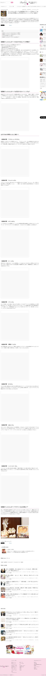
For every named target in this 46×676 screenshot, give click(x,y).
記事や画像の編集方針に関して (38, 664)
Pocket (10, 25)
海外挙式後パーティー (14, 666)
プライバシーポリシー (37, 666)
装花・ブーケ (21, 662)
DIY (20, 664)
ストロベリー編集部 (8, 572)
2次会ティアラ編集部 (9, 597)
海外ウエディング (14, 663)
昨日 (42, 27)
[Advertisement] (20, 603)
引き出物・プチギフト (22, 665)
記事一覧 (35, 662)
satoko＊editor (10, 549)
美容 (12, 671)
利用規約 (35, 665)
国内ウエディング (14, 662)
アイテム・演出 (11, 6)
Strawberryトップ (3, 6)
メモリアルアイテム (14, 672)
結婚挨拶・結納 (22, 666)
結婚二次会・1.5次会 (14, 665)
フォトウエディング (14, 664)
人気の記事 (35, 663)
